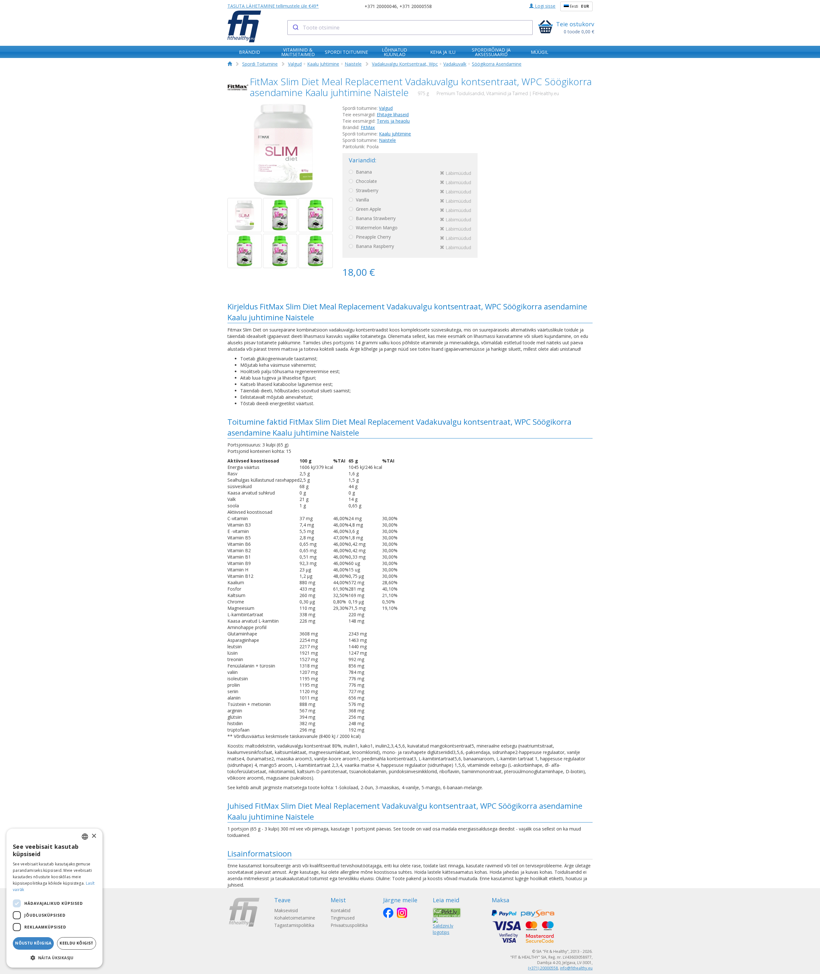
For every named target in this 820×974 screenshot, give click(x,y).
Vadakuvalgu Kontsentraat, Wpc (405, 64)
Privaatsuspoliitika (349, 925)
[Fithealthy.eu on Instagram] (402, 913)
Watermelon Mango (413, 228)
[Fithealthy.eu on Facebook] (388, 913)
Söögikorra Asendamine (496, 64)
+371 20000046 (381, 6)
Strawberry (413, 191)
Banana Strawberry (413, 219)
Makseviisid (286, 910)
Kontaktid (340, 910)
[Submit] (295, 27)
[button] (54, 957)
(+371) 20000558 (543, 968)
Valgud (295, 64)
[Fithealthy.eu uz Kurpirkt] (447, 912)
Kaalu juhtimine (395, 134)
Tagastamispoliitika (294, 925)
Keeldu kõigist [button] (77, 943)
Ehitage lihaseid (393, 114)
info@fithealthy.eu (576, 968)
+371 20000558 (415, 6)
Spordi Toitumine (260, 64)
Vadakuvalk (454, 64)
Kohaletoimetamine (294, 918)
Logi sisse (544, 6)
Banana (413, 172)
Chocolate (413, 181)
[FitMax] (237, 87)
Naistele (353, 64)
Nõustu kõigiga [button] (33, 943)
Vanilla (413, 200)
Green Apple (413, 209)
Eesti (579, 6)
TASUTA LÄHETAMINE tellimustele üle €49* (273, 6)
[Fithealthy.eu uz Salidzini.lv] (443, 926)
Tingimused (343, 918)
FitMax (368, 127)
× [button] (93, 836)
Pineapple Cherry (413, 237)
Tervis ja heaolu (393, 121)
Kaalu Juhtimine (323, 64)
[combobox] (410, 27)
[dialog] (54, 898)
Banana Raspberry (413, 246)
